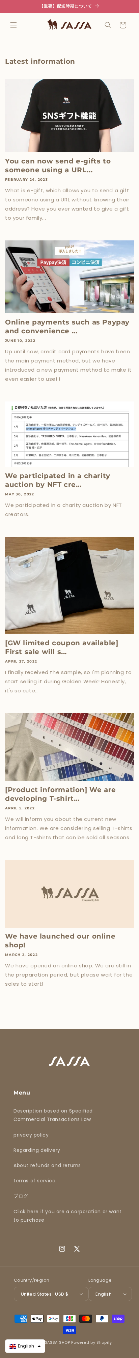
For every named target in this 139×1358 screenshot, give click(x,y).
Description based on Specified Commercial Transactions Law (53, 1115)
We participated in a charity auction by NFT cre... (57, 480)
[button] (13, 25)
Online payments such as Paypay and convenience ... (67, 326)
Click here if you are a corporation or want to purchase (67, 1215)
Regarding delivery (36, 1150)
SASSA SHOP (57, 1342)
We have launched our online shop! (60, 940)
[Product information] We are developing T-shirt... (60, 794)
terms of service (34, 1180)
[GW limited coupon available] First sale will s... (61, 647)
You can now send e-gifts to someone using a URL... (58, 165)
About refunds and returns (47, 1165)
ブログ (20, 1196)
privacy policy (31, 1134)
